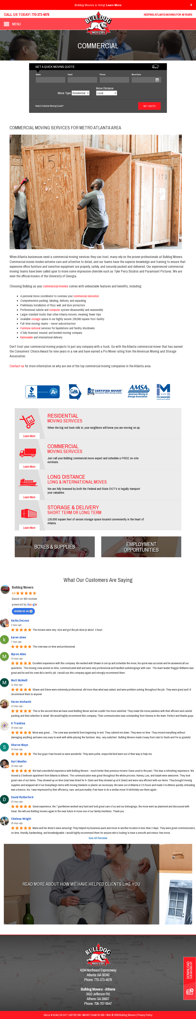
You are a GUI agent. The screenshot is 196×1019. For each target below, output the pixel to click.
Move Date (136, 74)
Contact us (17, 366)
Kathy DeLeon (20, 620)
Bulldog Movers (22, 587)
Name (38, 74)
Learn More (113, 5)
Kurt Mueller (19, 761)
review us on (21, 611)
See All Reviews (98, 838)
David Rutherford (22, 797)
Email (70, 74)
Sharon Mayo (19, 745)
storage (36, 319)
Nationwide (26, 337)
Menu (16, 24)
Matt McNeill (19, 680)
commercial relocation (86, 296)
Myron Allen (18, 654)
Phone (102, 74)
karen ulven (18, 637)
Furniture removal (30, 328)
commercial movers (55, 286)
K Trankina (18, 723)
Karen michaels (21, 702)
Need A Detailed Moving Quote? (49, 106)
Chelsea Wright (21, 819)
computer (54, 310)
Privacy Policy (144, 1015)
